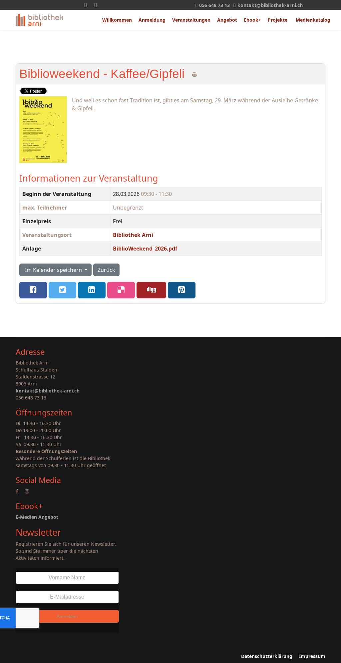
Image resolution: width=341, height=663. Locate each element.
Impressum (312, 656)
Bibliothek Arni (133, 235)
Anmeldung (152, 20)
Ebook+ (252, 20)
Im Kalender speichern (53, 270)
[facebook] (17, 491)
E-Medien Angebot (37, 517)
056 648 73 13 (214, 5)
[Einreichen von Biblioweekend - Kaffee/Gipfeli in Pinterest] (181, 290)
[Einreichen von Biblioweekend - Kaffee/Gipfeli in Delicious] (121, 290)
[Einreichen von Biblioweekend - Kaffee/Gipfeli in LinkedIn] (92, 290)
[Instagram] (95, 5)
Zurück (106, 270)
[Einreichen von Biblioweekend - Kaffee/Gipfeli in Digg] (151, 290)
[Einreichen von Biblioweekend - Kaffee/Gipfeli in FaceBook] (33, 290)
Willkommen (117, 20)
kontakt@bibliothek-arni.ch (270, 5)
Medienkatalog (313, 20)
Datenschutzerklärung (266, 656)
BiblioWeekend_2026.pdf (145, 248)
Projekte (277, 20)
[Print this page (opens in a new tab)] (194, 74)
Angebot (227, 20)
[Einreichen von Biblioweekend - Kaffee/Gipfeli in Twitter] (62, 290)
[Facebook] (85, 5)
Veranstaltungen (191, 20)
